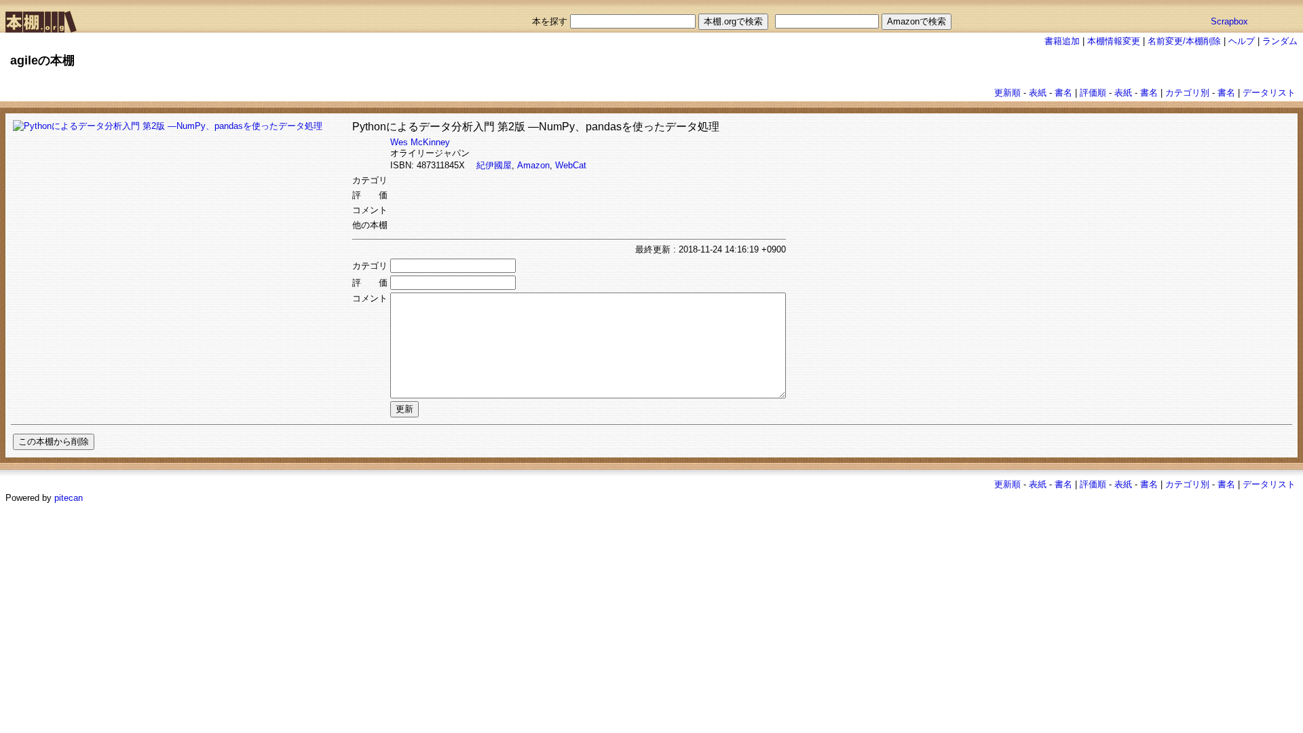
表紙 (1037, 93)
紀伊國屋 (494, 165)
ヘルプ (1241, 41)
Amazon (533, 165)
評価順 (1093, 93)
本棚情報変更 (1113, 41)
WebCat (570, 165)
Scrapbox (1229, 21)
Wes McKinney (420, 142)
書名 (1063, 93)
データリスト (1269, 93)
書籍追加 (1062, 41)
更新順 (1007, 93)
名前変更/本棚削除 (1184, 41)
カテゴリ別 (1187, 93)
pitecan (68, 498)
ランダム (1280, 41)
